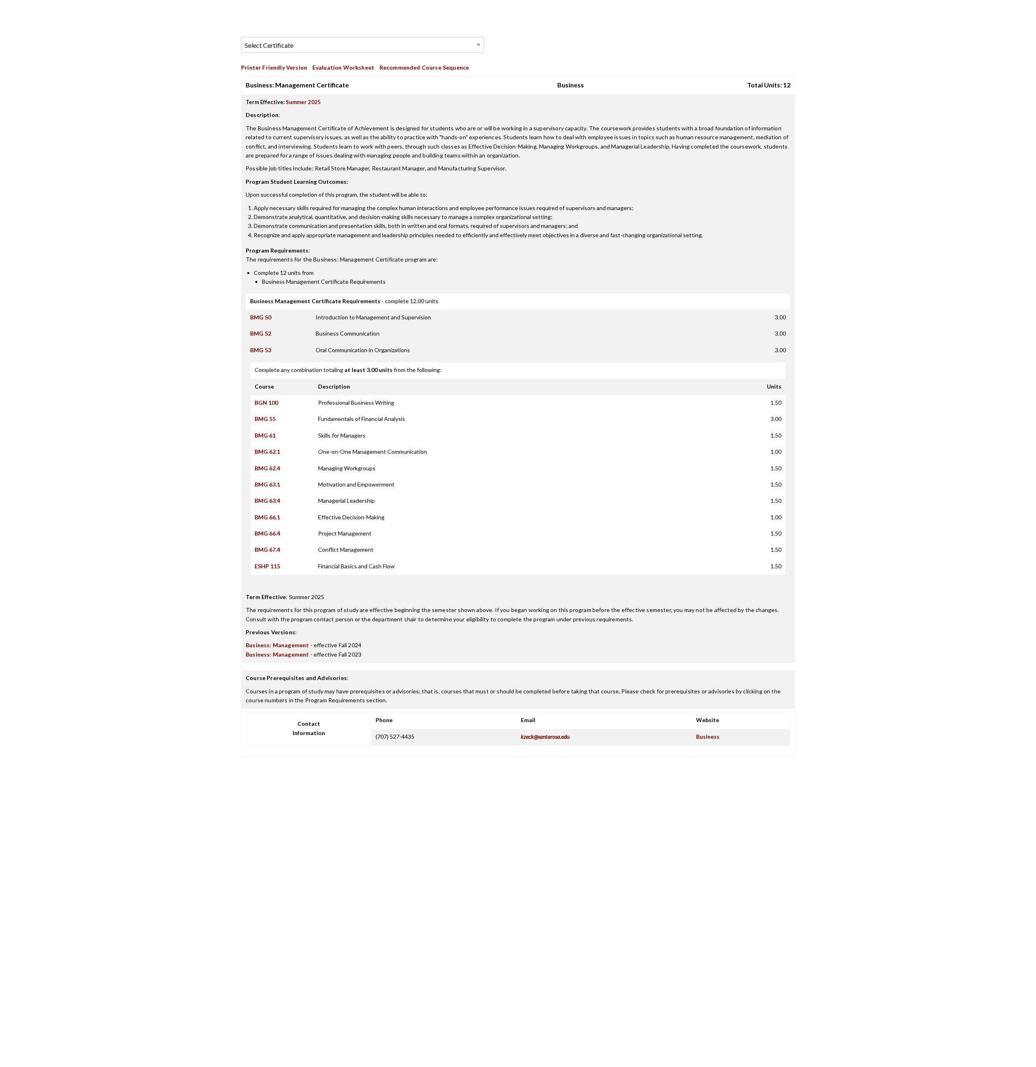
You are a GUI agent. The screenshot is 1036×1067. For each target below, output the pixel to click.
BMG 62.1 (267, 451)
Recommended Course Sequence (424, 67)
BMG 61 (265, 435)
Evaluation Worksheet (343, 67)
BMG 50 (260, 317)
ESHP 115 (267, 566)
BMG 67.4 (267, 549)
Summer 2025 (303, 102)
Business (708, 736)
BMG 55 (265, 418)
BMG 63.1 (267, 484)
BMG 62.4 (267, 468)
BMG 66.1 (267, 517)
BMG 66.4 (267, 533)
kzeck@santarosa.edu (545, 736)
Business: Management (277, 645)
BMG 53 (260, 349)
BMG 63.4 (267, 500)
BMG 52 (260, 333)
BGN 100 (266, 402)
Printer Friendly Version (274, 67)
